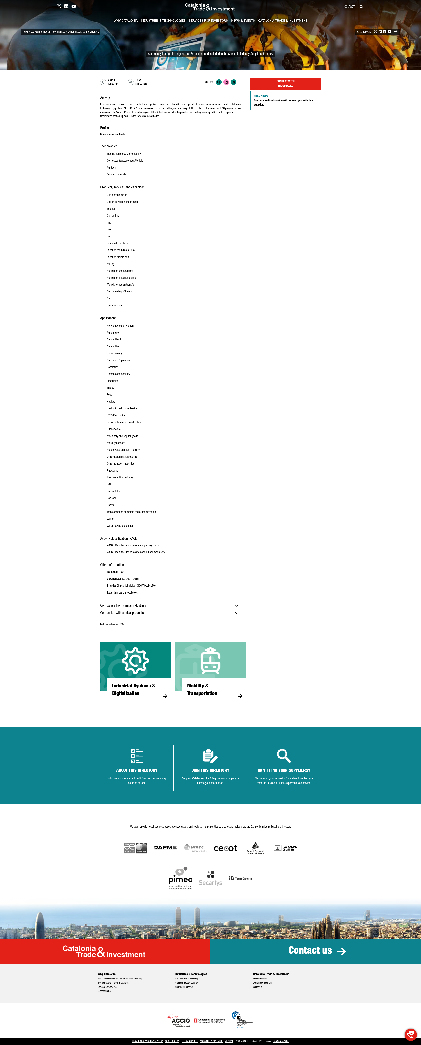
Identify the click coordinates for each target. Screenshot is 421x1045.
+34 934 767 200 (281, 1041)
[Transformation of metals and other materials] (219, 82)
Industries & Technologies (163, 20)
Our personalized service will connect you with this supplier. (283, 100)
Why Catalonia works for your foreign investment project (121, 979)
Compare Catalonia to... (107, 987)
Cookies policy (172, 1041)
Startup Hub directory (184, 987)
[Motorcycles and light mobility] (241, 82)
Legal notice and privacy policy (147, 1041)
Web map (229, 1041)
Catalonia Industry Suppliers (47, 32)
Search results (75, 32)
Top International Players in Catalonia (113, 983)
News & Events (243, 20)
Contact (349, 6)
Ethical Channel (190, 1041)
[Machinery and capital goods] (233, 82)
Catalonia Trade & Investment (282, 20)
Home (25, 32)
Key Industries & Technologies (187, 979)
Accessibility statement (211, 1041)
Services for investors (208, 20)
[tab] (173, 606)
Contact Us (257, 987)
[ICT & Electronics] (226, 82)
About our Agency (260, 979)
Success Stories (104, 991)
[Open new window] (255, 848)
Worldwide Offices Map (262, 983)
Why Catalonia (126, 20)
